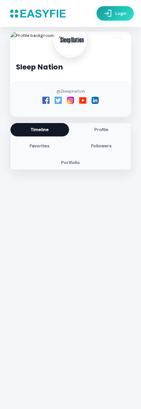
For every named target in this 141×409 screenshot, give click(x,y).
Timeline (40, 129)
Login (115, 13)
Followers (101, 146)
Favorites (40, 146)
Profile (101, 129)
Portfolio (70, 162)
